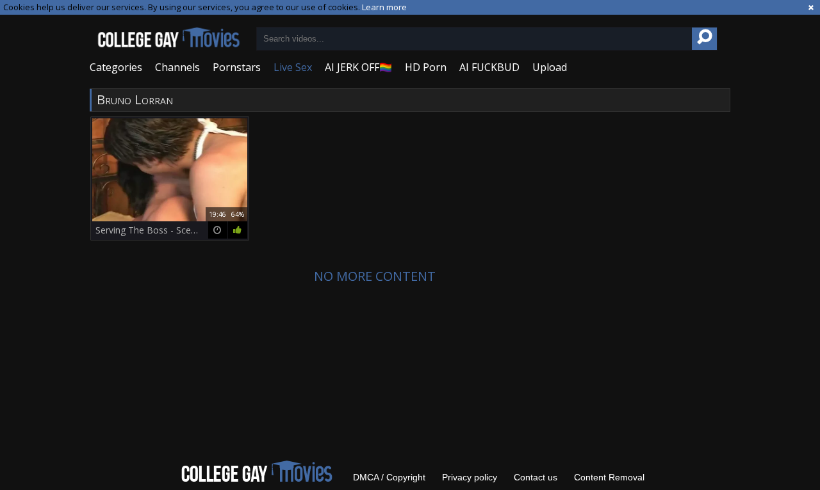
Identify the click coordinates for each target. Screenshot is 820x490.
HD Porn (426, 67)
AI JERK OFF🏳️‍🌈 (358, 67)
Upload (549, 67)
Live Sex (293, 67)
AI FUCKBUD (489, 67)
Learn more (384, 7)
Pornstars (237, 67)
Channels (177, 67)
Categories (116, 67)
